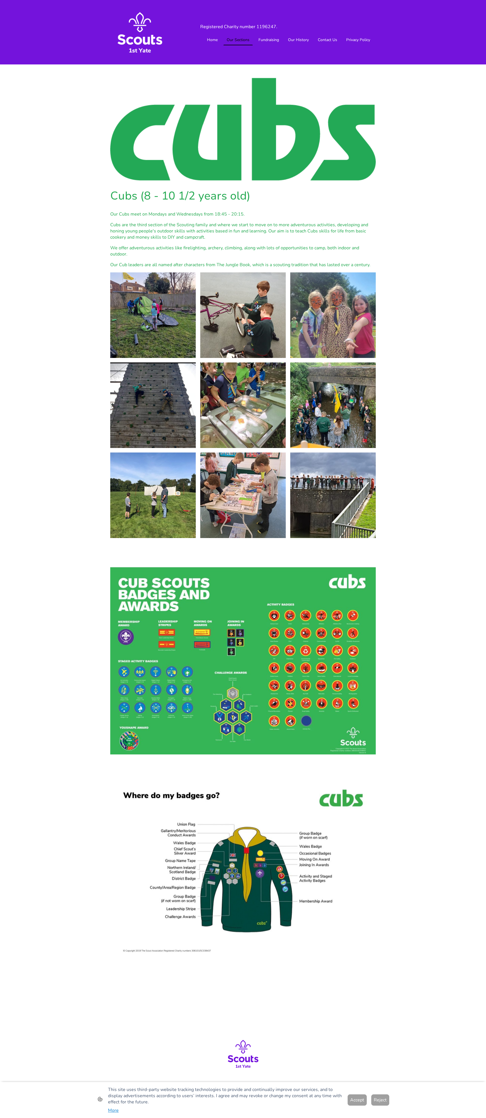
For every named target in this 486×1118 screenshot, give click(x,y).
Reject (380, 1100)
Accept (357, 1100)
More (113, 1110)
